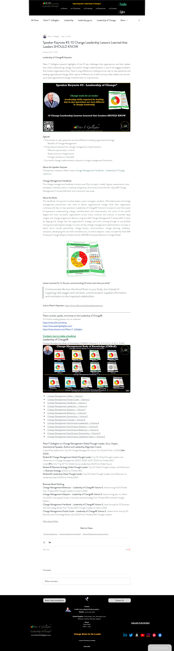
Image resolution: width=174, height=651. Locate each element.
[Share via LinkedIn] (50, 542)
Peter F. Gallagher (51, 20)
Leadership (68, 20)
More (122, 20)
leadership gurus (85, 20)
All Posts (35, 20)
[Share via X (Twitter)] (44, 542)
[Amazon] (136, 635)
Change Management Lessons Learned (95, 534)
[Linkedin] (125, 635)
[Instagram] (148, 635)
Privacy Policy (87, 646)
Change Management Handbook (70, 534)
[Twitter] (131, 635)
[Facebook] (160, 635)
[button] (139, 20)
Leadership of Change (106, 20)
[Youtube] (142, 635)
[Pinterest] (154, 635)
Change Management (50, 534)
